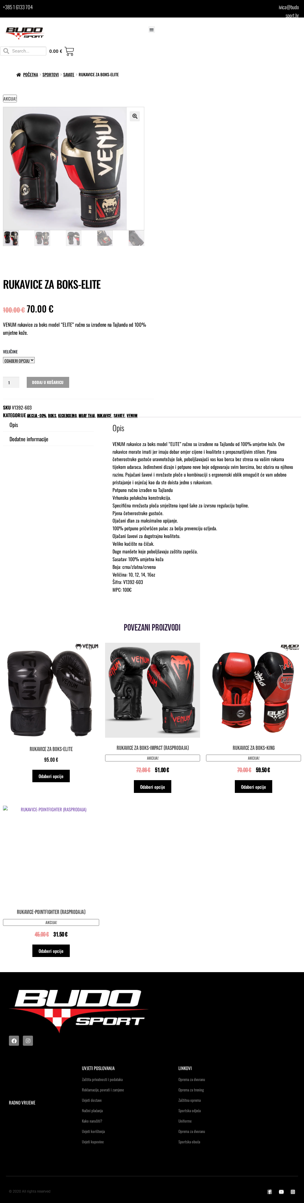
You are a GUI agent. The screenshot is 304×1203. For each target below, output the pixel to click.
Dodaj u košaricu (48, 382)
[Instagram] (28, 1041)
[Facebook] (14, 1041)
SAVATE (68, 74)
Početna (30, 74)
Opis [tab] (14, 424)
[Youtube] (281, 1192)
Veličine (10, 351)
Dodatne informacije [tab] (29, 439)
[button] (151, 29)
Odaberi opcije (51, 776)
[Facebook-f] (269, 1192)
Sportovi (50, 74)
